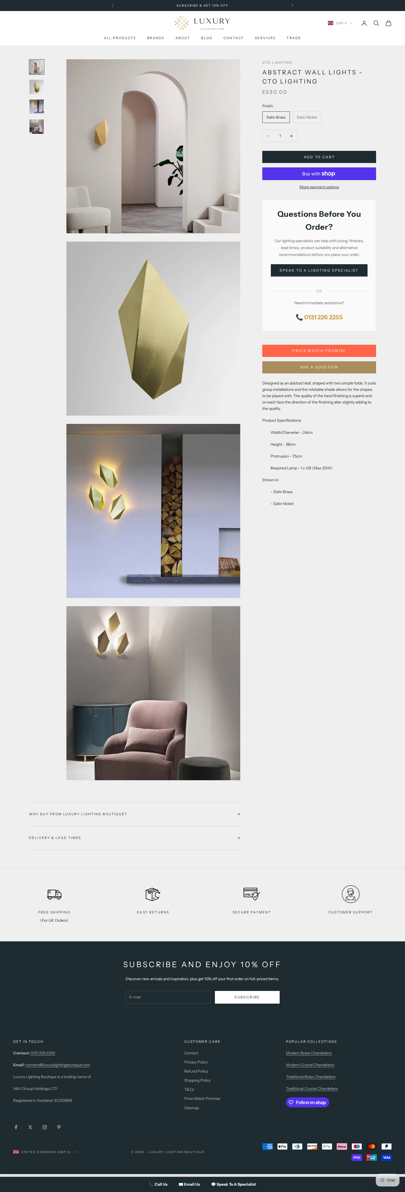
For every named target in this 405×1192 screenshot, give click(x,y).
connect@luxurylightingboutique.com (58, 1064)
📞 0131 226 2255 (319, 317)
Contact (233, 38)
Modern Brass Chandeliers (309, 1053)
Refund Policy (196, 1071)
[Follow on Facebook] (16, 1127)
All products (120, 38)
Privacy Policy (196, 1062)
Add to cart (319, 157)
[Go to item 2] (36, 87)
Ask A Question (319, 367)
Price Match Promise (319, 350)
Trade (294, 38)
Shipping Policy (197, 1080)
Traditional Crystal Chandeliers (312, 1088)
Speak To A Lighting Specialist (319, 270)
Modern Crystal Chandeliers (310, 1064)
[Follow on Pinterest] (59, 1127)
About (182, 38)
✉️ (189, 1184)
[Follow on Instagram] (44, 1127)
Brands (155, 38)
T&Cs (189, 1089)
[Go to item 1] (36, 67)
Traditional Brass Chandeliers (311, 1076)
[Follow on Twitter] (30, 1127)
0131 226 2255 (43, 1053)
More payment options (319, 187)
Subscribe (247, 997)
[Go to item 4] (36, 126)
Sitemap (191, 1107)
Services (265, 38)
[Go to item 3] (36, 106)
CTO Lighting (277, 62)
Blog (206, 38)
